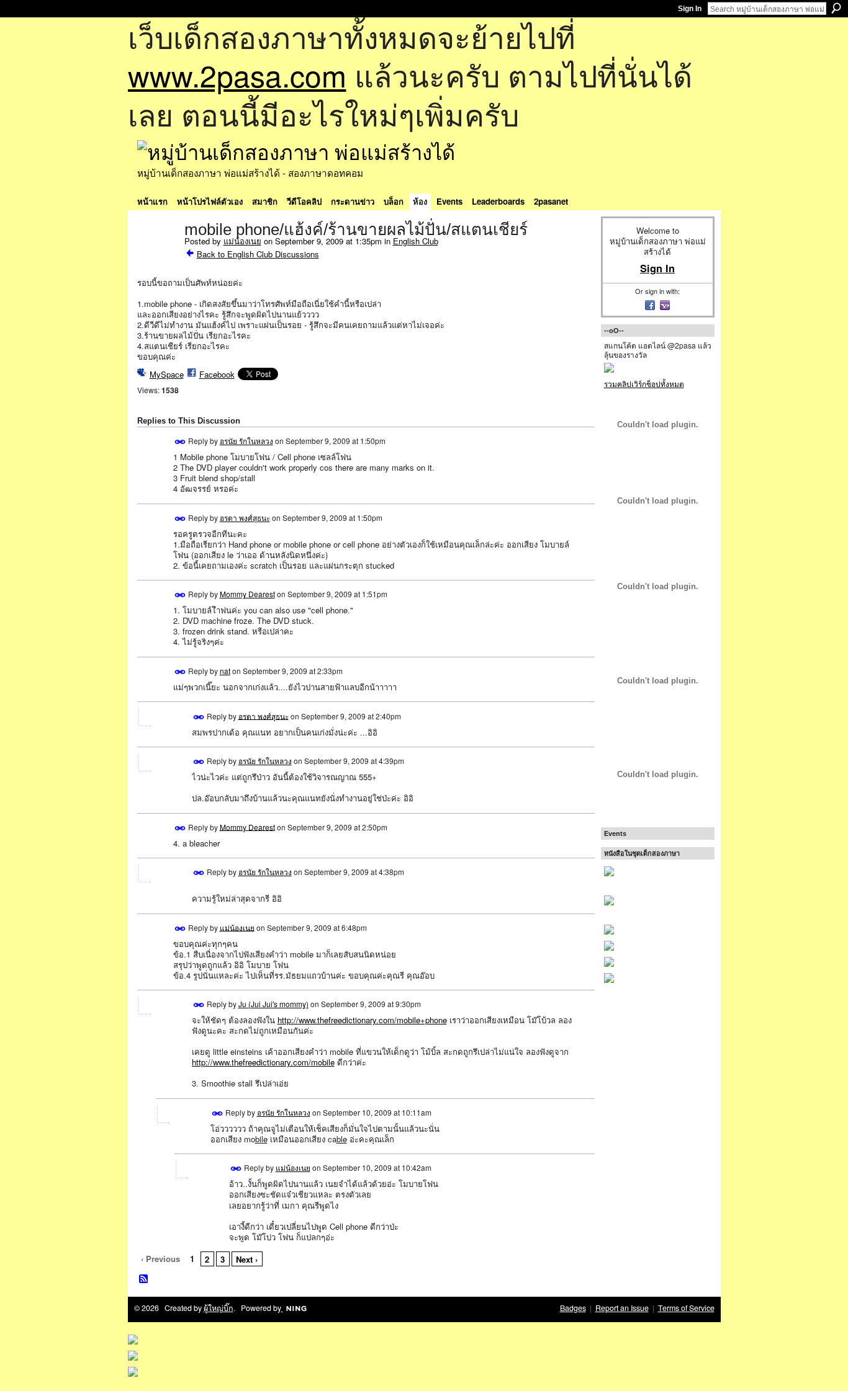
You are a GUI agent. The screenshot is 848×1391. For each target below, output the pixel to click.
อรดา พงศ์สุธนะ (245, 517)
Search (836, 8)
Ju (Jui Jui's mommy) (273, 1003)
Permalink (180, 442)
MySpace (167, 374)
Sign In (689, 8)
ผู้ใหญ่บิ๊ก (218, 1307)
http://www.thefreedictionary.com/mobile (263, 1062)
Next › (247, 1259)
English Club (415, 241)
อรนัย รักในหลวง (246, 440)
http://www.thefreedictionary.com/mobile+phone (362, 1020)
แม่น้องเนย (242, 241)
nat (225, 670)
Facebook (217, 374)
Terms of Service (686, 1307)
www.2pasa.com (237, 74)
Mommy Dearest (247, 594)
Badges (573, 1307)
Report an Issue (622, 1307)
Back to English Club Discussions (258, 254)
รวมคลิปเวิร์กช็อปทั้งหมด (644, 383)
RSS (144, 1279)
